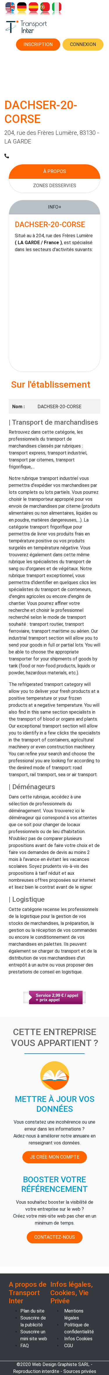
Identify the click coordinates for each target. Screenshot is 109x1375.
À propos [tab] (54, 171)
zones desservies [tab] (54, 185)
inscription (38, 44)
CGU (68, 1345)
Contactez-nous (54, 1237)
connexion (83, 44)
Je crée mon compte (54, 1157)
